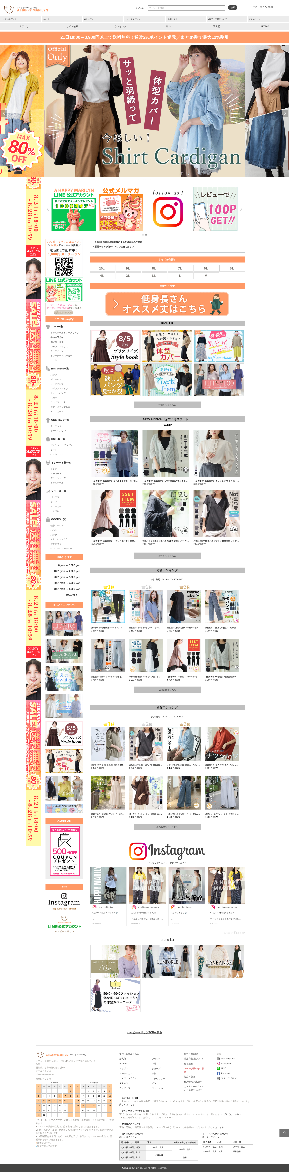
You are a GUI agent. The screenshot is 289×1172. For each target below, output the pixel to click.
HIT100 (265, 26)
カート (47, 19)
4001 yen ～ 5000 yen (67, 589)
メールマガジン (133, 19)
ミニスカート (57, 411)
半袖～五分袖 (57, 337)
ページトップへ (284, 1133)
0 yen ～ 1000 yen (69, 565)
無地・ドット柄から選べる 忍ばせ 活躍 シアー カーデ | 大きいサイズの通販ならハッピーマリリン (186, 541)
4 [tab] (146, 180)
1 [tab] (139, 180)
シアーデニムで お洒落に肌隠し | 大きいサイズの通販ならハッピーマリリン (195, 765)
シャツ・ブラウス (59, 346)
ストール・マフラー (60, 539)
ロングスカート (58, 402)
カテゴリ (24, 26)
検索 (233, 7)
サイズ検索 (72, 26)
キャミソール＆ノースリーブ (65, 332)
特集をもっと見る (167, 405)
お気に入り (173, 19)
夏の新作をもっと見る (167, 827)
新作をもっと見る (167, 556)
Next (285, 113)
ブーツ (54, 502)
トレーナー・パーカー (61, 355)
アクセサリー (57, 544)
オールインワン (58, 430)
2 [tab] (141, 180)
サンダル (55, 511)
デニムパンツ (57, 379)
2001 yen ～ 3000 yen (67, 577)
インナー (55, 469)
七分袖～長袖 (57, 342)
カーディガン (57, 351)
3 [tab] (143, 180)
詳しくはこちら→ (128, 1104)
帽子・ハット (57, 525)
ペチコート (56, 473)
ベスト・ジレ (57, 454)
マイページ (255, 19)
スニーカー (56, 506)
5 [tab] (148, 180)
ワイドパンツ (57, 384)
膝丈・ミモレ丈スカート (62, 407)
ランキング (120, 26)
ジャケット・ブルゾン (61, 445)
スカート (55, 398)
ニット (54, 360)
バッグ (54, 535)
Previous (4, 113)
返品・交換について (218, 19)
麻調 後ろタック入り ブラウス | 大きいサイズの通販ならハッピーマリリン (233, 765)
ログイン (89, 19)
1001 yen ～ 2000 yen (67, 571)
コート (54, 450)
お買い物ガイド (10, 19)
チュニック (56, 426)
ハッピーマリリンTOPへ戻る (144, 1032)
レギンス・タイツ (59, 388)
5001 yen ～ (73, 594)
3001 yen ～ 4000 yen (67, 583)
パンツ (54, 374)
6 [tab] (150, 180)
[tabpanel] (120, 209)
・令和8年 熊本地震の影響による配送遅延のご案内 (117, 242)
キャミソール (57, 482)
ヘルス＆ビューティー (61, 548)
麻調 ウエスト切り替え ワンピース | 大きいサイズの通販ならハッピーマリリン (121, 814)
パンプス (55, 497)
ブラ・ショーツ (58, 478)
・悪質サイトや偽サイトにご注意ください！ (114, 246)
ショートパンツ (58, 393)
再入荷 (216, 26)
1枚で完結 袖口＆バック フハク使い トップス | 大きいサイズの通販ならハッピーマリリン (163, 677)
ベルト (54, 530)
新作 (168, 26)
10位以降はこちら (167, 690)
